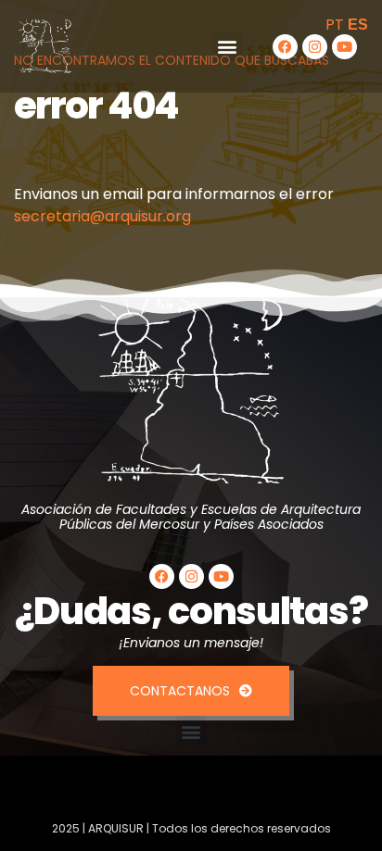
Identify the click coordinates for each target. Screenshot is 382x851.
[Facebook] (285, 46)
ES (358, 24)
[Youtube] (344, 46)
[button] (227, 46)
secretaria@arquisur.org (102, 216)
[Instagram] (314, 46)
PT (334, 24)
